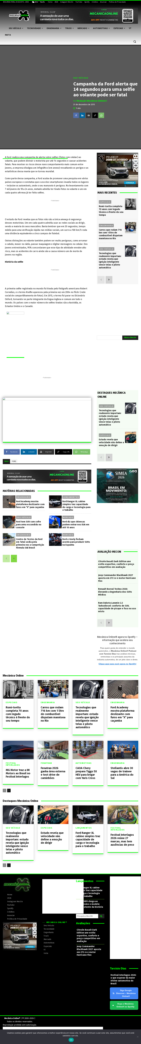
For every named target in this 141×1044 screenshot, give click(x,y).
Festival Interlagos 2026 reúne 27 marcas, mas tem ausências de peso (122, 839)
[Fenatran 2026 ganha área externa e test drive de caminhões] (53, 750)
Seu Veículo (80, 78)
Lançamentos (71, 497)
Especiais (105, 202)
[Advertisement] (55, 208)
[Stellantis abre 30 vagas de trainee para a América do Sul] (123, 750)
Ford (14, 461)
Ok (71, 1040)
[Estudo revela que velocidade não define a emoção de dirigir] (130, 437)
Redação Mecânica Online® (92, 100)
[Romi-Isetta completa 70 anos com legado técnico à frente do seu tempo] (130, 204)
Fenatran (46, 763)
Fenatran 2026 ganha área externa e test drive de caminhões (53, 773)
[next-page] (14, 558)
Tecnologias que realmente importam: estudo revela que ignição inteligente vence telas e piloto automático (110, 417)
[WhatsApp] (101, 115)
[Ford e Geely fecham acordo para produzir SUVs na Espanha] (55, 539)
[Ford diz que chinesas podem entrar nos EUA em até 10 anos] (55, 522)
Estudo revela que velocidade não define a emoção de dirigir (111, 442)
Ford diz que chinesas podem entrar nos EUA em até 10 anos (75, 524)
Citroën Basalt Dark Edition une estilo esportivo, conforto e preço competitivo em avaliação (116, 564)
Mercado (68, 517)
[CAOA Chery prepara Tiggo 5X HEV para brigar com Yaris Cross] (88, 750)
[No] (137, 1036)
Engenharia (23, 497)
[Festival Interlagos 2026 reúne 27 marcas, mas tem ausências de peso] (123, 814)
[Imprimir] (88, 115)
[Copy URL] (95, 115)
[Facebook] (76, 115)
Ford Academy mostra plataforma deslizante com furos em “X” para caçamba (30, 504)
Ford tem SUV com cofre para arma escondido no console (28, 524)
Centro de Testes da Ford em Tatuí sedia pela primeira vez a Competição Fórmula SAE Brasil (30, 543)
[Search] (101, 916)
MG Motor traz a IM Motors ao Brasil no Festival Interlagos (18, 773)
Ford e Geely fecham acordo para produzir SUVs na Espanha (76, 542)
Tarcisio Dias (118, 968)
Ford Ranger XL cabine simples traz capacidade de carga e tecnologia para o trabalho (88, 839)
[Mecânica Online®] (19, 16)
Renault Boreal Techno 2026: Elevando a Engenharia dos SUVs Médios (115, 592)
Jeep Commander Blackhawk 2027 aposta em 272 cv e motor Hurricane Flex (117, 578)
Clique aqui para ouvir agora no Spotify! (117, 664)
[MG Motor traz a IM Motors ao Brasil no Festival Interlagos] (18, 750)
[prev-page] (6, 558)
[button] (134, 41)
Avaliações (83, 923)
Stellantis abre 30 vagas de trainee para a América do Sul (122, 773)
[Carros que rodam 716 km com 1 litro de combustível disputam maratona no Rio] (130, 227)
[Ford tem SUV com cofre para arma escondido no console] (9, 522)
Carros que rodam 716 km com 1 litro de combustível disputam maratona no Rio (53, 714)
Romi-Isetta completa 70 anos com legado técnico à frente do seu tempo (18, 714)
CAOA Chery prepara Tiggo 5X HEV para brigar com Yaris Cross (86, 773)
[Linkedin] (82, 115)
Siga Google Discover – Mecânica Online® (126, 993)
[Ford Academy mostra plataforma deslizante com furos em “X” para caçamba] (9, 501)
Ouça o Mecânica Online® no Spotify (123, 1005)
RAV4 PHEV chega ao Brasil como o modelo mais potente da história (90, 904)
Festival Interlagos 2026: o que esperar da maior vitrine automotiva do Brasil (123, 979)
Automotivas (84, 763)
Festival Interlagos (13, 764)
